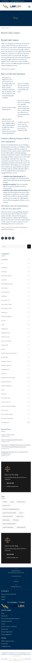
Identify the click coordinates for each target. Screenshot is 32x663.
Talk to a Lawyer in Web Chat (8, 594)
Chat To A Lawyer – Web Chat (8, 626)
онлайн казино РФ (21, 527)
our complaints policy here (16, 660)
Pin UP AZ (3, 394)
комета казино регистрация (9, 523)
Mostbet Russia (5, 369)
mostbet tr (4, 373)
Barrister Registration (7, 632)
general (3, 349)
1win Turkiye (4, 288)
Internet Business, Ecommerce (9, 353)
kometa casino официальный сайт (11, 509)
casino (3, 324)
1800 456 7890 (10, 483)
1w (1, 263)
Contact (3, 624)
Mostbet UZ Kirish (6, 382)
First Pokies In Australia (8, 69)
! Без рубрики (4, 259)
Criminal (5, 501)
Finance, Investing (6, 341)
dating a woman (21, 501)
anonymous (4, 312)
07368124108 (5, 1)
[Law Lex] (12, 6)
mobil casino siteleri (8, 516)
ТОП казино (16, 520)
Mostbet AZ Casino (6, 361)
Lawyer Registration (6, 634)
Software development (7, 418)
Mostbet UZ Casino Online (8, 377)
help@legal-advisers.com (19, 1)
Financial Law (4, 345)
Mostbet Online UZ (6, 365)
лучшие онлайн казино (8, 527)
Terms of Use (4, 643)
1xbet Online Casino (6, 308)
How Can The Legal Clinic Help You (10, 618)
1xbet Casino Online (6, 304)
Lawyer (21, 512)
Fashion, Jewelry (5, 337)
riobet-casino (4, 410)
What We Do (4, 616)
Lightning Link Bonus (7, 229)
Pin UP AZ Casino (5, 398)
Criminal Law (4, 329)
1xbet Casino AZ (5, 300)
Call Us (3, 599)
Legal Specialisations (6, 621)
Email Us (3, 597)
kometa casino (6, 505)
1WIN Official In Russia (7, 284)
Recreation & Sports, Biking (8, 406)
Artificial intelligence (6, 316)
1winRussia (4, 296)
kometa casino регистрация (9, 512)
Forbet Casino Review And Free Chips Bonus (14, 227)
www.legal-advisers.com (16, 576)
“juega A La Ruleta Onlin (7, 435)
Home (2, 613)
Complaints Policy (6, 646)
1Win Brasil (4, 267)
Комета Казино (6, 520)
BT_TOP (3, 320)
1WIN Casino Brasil (6, 276)
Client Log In (4, 629)
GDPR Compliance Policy (7, 641)
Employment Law (5, 333)
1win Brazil (4, 271)
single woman (19, 516)
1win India (3, 280)
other (2, 390)
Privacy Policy (11, 659)
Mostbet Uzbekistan (6, 386)
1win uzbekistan (5, 292)
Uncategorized (5, 422)
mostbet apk (4, 357)
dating (12, 501)
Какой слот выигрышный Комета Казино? (12, 440)
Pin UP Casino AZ (5, 402)
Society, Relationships (7, 414)
